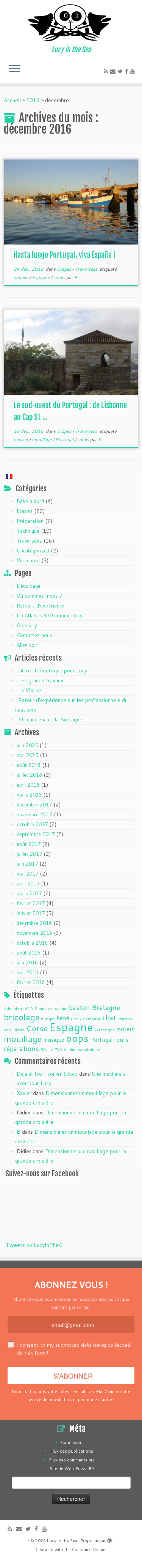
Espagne (41, 277)
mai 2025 (27, 755)
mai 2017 (27, 873)
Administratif (16, 1008)
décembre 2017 (34, 804)
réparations (21, 1048)
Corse (37, 1028)
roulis (59, 277)
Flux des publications (71, 1451)
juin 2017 (27, 863)
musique (53, 1039)
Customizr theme (88, 1549)
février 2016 (31, 982)
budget (48, 1018)
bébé (62, 1018)
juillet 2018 (29, 775)
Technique (28, 530)
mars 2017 (29, 893)
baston (21, 439)
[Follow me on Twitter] (121, 71)
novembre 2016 (34, 932)
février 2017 (31, 903)
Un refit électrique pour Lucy (52, 670)
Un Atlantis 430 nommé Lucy (50, 615)
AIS (33, 1008)
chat (109, 1018)
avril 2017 (28, 883)
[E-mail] (114, 71)
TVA (58, 1049)
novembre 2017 (34, 814)
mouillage (42, 439)
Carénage (92, 1018)
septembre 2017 (36, 834)
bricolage (21, 1017)
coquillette (14, 1029)
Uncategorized (33, 550)
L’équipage (29, 585)
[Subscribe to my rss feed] (107, 71)
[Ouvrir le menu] (14, 69)
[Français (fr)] (9, 476)
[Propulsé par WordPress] (109, 1539)
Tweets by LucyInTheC (34, 1245)
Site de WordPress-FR (72, 1469)
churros (124, 1018)
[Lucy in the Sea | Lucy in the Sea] (71, 23)
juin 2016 (27, 962)
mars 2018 (29, 794)
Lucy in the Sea (62, 1541)
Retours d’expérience (40, 605)
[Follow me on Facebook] (127, 71)
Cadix (76, 1018)
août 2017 (29, 844)
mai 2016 (27, 972)
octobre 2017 (32, 824)
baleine (60, 1008)
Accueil (12, 100)
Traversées (86, 269)
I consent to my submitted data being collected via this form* (73, 1349)
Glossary (27, 625)
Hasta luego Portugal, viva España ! (65, 255)
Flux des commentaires (72, 1460)
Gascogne (105, 1029)
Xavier (24, 1093)
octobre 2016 (32, 942)
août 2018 (29, 765)
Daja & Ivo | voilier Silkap (47, 1074)
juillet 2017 (29, 854)
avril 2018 (28, 784)
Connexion (72, 1442)
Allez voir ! (29, 645)
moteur (125, 1029)
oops (77, 1038)
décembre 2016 (34, 923)
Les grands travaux (40, 680)
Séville (47, 1049)
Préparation (30, 521)
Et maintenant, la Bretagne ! (52, 719)
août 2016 (29, 952)
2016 (33, 100)
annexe (21, 277)
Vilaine (70, 1049)
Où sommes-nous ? (39, 595)
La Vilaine (29, 690)
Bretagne (106, 1007)
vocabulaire (89, 1049)
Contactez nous (34, 635)
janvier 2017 (31, 913)
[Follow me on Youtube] (133, 71)
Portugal (65, 439)
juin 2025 (27, 745)
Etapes (64, 269)
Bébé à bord (30, 501)
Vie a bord (28, 560)
